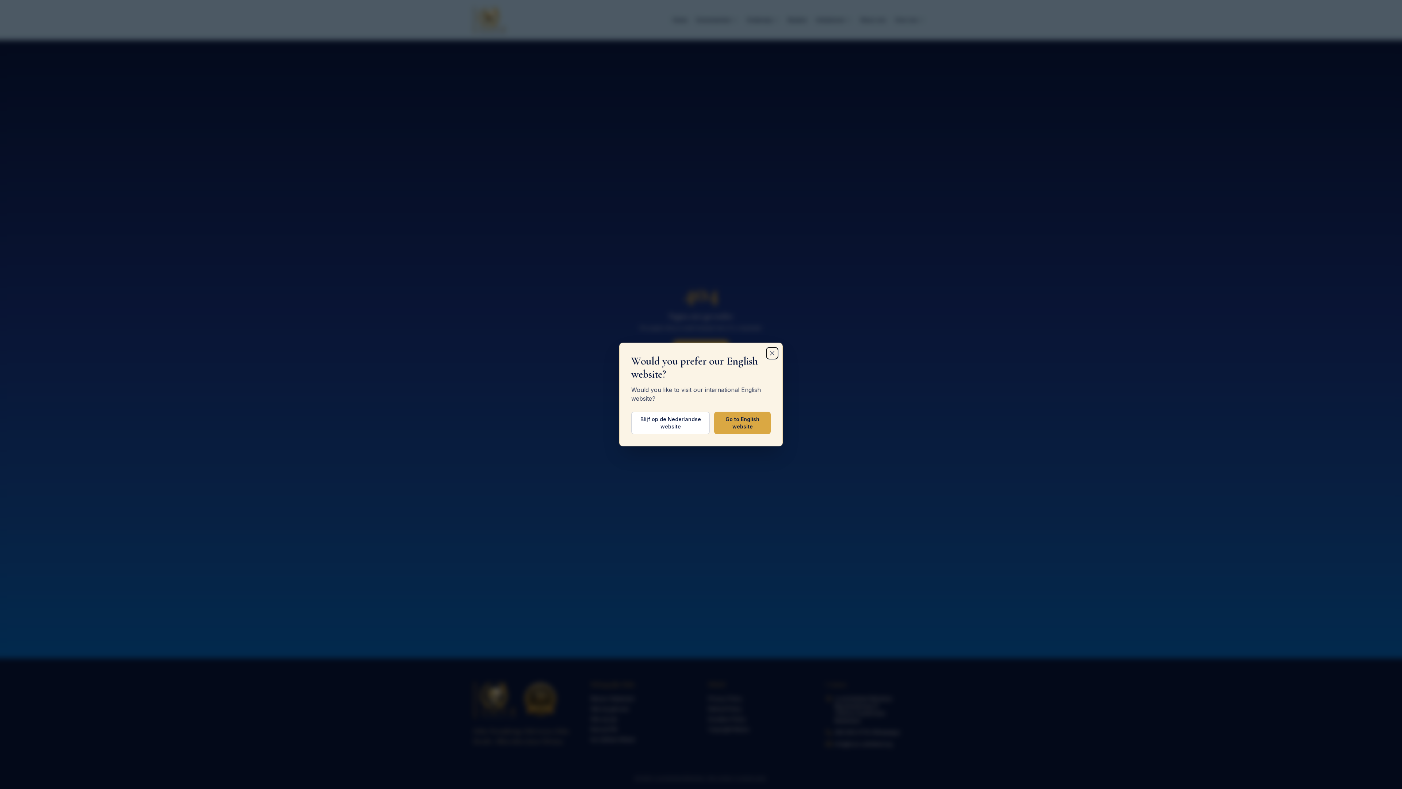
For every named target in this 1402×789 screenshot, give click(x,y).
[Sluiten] (772, 353)
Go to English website (742, 423)
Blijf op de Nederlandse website (670, 423)
